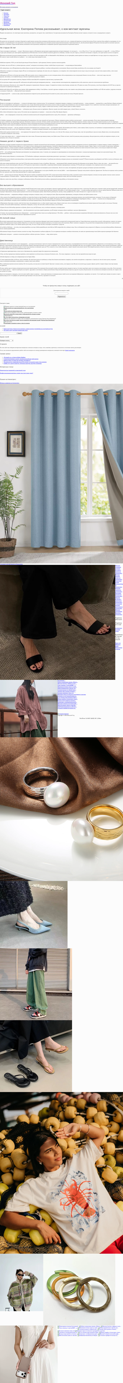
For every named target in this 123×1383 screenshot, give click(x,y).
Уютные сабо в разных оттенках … (67, 691)
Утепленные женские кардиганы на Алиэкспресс (119, 606)
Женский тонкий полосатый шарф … (67, 703)
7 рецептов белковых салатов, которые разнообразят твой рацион (21, 359)
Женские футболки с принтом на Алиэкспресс (118, 600)
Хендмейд (6, 14)
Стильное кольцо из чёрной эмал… (67, 690)
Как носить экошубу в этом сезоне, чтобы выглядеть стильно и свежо (22, 314)
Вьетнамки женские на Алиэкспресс (118, 594)
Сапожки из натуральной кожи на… (67, 696)
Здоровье (6, 17)
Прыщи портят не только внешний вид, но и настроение (19, 308)
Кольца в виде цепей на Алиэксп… (67, 700)
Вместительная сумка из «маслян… (67, 705)
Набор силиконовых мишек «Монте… (68, 682)
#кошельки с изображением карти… (67, 702)
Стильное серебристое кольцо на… (67, 708)
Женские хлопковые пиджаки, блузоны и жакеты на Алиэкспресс (118, 569)
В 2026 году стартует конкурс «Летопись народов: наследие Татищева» (23, 363)
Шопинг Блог (7, 23)
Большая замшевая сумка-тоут (66, 693)
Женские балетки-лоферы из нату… (67, 683)
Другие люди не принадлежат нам (13, 311)
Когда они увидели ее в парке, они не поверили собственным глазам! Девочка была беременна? (29, 320)
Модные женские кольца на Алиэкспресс (118, 577)
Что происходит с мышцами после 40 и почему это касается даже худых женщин (25, 362)
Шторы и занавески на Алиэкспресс (9, 383)
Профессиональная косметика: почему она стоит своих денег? (16, 373)
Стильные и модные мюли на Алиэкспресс (11, 564)
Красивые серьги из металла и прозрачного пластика (72, 694)
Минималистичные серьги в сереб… (67, 687)
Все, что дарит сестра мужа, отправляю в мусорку (17, 317)
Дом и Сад (6, 16)
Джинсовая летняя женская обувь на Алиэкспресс (119, 584)
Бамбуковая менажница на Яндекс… (67, 706)
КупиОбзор (7, 25)
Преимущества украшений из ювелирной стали (13, 370)
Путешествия (7, 20)
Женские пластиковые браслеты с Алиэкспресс (118, 612)
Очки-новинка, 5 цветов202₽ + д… (67, 685)
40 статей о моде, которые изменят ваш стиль (16, 330)
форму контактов (70, 350)
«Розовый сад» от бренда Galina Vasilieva (14, 357)
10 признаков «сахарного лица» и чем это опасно (17, 323)
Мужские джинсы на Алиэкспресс (118, 590)
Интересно (6, 22)
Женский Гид (7, 19)
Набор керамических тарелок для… (67, 688)
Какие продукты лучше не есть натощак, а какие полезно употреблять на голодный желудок (28, 329)
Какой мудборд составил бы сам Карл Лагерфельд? (17, 360)
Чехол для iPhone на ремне (117, 644)
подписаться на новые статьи (118, 629)
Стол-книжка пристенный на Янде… (67, 697)
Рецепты (6, 13)
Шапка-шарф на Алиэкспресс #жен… (68, 699)
